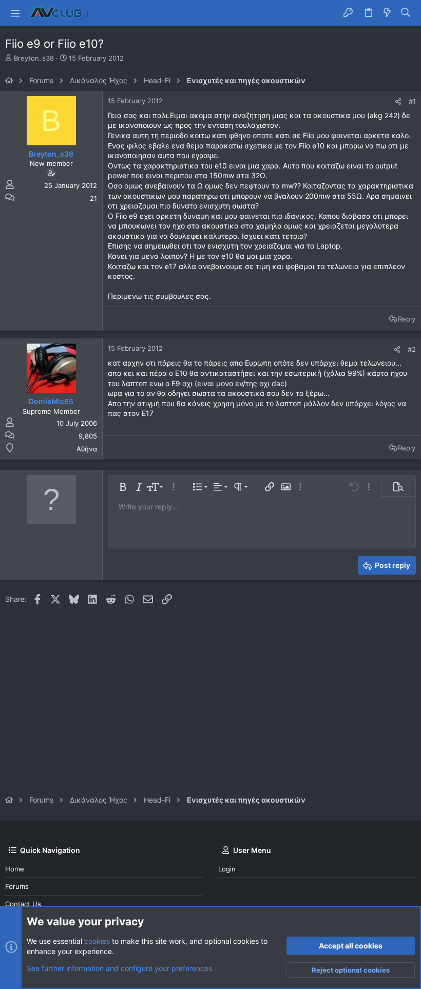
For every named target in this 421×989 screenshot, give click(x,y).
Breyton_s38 (34, 58)
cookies (97, 941)
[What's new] (387, 13)
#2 (412, 349)
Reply (406, 319)
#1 (412, 101)
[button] (15, 13)
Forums (17, 886)
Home (14, 869)
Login (227, 869)
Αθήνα (86, 449)
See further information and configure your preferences (119, 968)
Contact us (23, 904)
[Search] (406, 13)
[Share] (398, 101)
